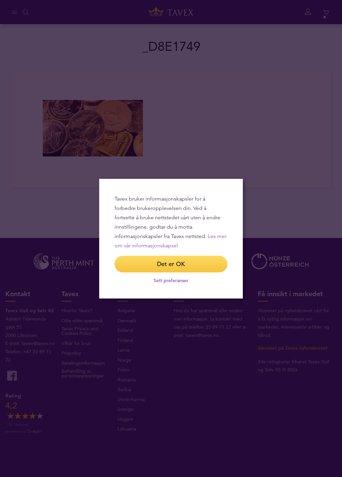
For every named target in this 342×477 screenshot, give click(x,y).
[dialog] (171, 239)
